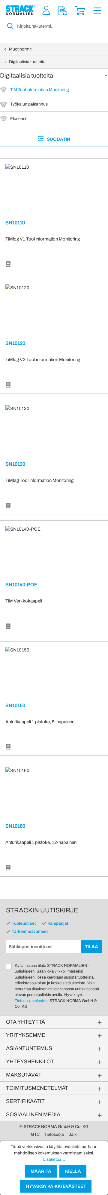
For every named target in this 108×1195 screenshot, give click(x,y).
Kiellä (73, 1171)
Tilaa (91, 946)
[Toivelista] (63, 10)
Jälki (73, 1134)
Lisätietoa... (54, 1159)
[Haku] (11, 26)
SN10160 (15, 826)
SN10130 (15, 464)
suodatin (58, 139)
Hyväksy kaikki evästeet (56, 1186)
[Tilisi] (46, 10)
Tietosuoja (54, 1134)
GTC (35, 1134)
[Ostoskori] (80, 10)
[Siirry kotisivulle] (21, 10)
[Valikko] (97, 10)
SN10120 (15, 343)
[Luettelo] (8, 264)
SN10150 (15, 705)
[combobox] (59, 26)
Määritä (41, 1171)
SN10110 (15, 222)
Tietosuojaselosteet (32, 1001)
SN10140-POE (21, 584)
